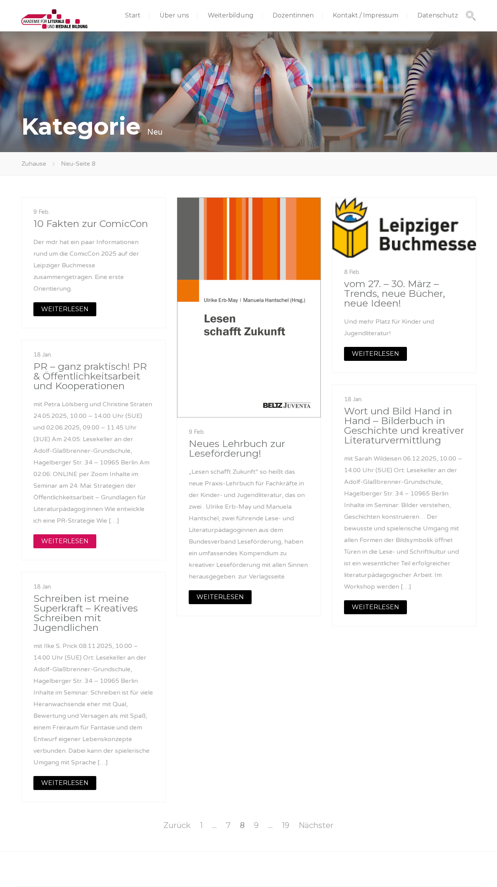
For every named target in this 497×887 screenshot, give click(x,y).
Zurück (177, 825)
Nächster (316, 825)
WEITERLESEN (65, 309)
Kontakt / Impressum (365, 15)
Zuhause (33, 164)
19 (285, 825)
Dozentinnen (293, 15)
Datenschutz (437, 15)
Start (133, 15)
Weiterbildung (231, 15)
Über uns (174, 15)
